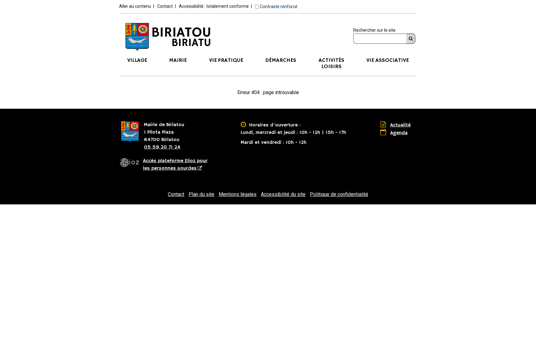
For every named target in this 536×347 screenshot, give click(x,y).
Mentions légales (238, 194)
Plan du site (201, 194)
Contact (165, 6)
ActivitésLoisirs (331, 63)
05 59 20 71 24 (162, 147)
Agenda (399, 133)
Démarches (280, 60)
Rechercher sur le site (374, 30)
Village (137, 60)
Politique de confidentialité (339, 194)
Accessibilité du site (283, 194)
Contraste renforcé (278, 6)
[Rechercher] (410, 39)
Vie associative (387, 60)
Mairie (178, 60)
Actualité (400, 125)
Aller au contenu (135, 6)
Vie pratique (226, 60)
